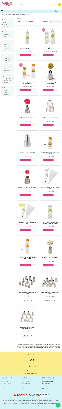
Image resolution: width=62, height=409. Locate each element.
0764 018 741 (32, 371)
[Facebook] (27, 360)
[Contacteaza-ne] (56, 11)
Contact (4, 389)
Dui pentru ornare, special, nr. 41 (50, 257)
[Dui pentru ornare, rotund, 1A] (50, 106)
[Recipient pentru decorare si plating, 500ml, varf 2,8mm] (50, 211)
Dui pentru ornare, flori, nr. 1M (27, 117)
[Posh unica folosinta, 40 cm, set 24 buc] (27, 211)
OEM (5, 92)
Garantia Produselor (27, 385)
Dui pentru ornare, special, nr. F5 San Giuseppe (50, 82)
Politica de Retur (26, 383)
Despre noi (5, 381)
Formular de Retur (26, 387)
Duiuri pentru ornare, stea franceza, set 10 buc (27, 328)
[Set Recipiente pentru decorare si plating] (50, 36)
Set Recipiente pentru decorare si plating (50, 47)
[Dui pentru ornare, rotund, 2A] (27, 141)
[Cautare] (59, 4)
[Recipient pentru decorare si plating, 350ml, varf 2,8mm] (27, 36)
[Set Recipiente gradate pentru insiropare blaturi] (27, 71)
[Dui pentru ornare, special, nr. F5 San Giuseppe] (50, 71)
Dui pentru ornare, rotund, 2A (27, 152)
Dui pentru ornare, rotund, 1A (50, 117)
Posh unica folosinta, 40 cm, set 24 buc (27, 222)
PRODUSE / (9, 14)
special (5, 46)
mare (5, 36)
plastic (5, 70)
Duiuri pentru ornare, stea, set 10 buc (50, 293)
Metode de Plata (26, 381)
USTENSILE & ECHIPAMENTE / (19, 14)
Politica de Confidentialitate (9, 385)
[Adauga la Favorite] (33, 55)
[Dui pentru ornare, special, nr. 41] (50, 246)
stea (5, 50)
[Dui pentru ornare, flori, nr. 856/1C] (27, 176)
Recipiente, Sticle (6, 26)
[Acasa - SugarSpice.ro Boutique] (9, 5)
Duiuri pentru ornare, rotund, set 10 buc (27, 293)
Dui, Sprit (4, 22)
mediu (5, 34)
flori (5, 44)
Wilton (5, 94)
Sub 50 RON (7, 79)
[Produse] (2, 11)
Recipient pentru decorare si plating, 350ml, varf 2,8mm (27, 47)
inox (5, 68)
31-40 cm (6, 58)
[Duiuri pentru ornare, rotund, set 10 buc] (27, 281)
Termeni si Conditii (6, 383)
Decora (5, 90)
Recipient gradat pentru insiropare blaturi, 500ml (27, 258)
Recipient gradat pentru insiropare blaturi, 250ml (50, 152)
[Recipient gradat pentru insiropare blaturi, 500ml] (27, 246)
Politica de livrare (6, 387)
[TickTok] (31, 360)
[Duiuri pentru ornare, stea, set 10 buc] (50, 281)
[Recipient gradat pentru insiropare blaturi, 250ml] (50, 141)
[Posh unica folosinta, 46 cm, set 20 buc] (50, 176)
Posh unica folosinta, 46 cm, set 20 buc (50, 187)
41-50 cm (6, 60)
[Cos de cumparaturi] (60, 11)
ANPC (23, 389)
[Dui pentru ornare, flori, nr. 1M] (27, 106)
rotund (5, 48)
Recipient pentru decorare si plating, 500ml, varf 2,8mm (50, 222)
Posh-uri (4, 24)
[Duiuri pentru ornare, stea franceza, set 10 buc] (27, 316)
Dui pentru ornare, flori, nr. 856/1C (27, 187)
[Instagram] (34, 360)
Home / (4, 14)
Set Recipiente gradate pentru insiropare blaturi (27, 82)
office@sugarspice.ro (32, 373)
